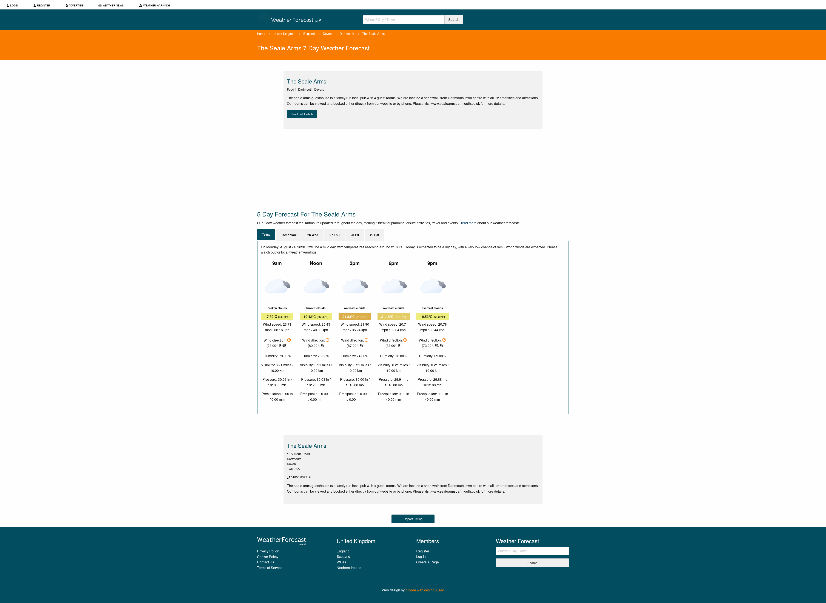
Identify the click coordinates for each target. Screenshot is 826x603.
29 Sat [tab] (374, 235)
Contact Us (265, 562)
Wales (341, 562)
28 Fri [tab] (355, 235)
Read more (467, 222)
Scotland (343, 556)
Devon (327, 33)
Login (14, 5)
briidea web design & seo (424, 590)
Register (43, 5)
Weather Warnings (157, 5)
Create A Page (427, 562)
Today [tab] (266, 235)
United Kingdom (284, 33)
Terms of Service (269, 567)
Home (261, 33)
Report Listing (413, 518)
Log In (421, 556)
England (309, 33)
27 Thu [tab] (335, 235)
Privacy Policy (268, 551)
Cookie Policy (267, 556)
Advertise (76, 5)
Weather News (113, 5)
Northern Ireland (349, 567)
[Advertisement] (386, 169)
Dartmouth (347, 33)
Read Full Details (301, 114)
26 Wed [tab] (312, 235)
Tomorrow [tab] (288, 235)
